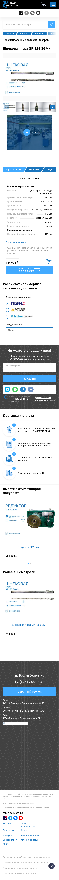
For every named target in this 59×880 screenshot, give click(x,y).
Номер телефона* (12, 366)
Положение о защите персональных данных (25, 862)
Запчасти (25, 830)
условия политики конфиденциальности (45, 399)
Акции (6, 844)
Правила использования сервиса (20, 868)
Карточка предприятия (39, 807)
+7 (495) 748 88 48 (18, 359)
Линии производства (28, 825)
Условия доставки (30, 835)
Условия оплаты (29, 839)
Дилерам (7, 835)
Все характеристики (16, 242)
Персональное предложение (29, 270)
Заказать (29, 378)
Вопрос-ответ (10, 839)
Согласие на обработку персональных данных (26, 857)
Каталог (7, 823)
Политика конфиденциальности (16, 807)
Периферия (8, 830)
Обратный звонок (29, 691)
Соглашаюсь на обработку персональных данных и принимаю (32, 399)
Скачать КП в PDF (29, 178)
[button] (52, 107)
